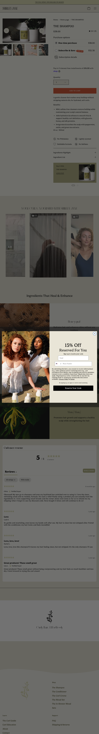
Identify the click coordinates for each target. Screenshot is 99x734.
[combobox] (58, 364)
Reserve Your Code (73, 388)
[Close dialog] (94, 333)
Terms (72, 379)
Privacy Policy (63, 379)
